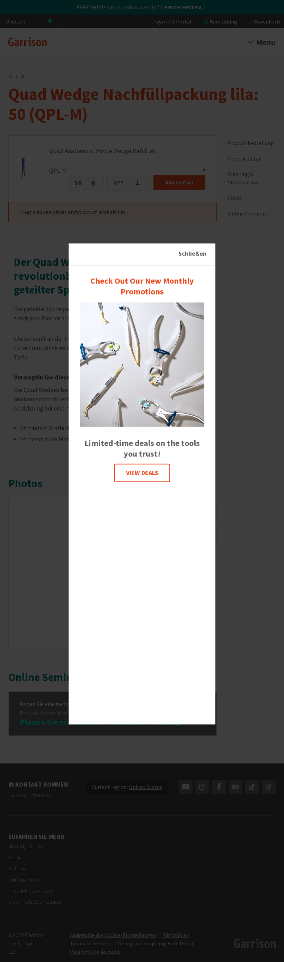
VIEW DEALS (142, 473)
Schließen (192, 254)
